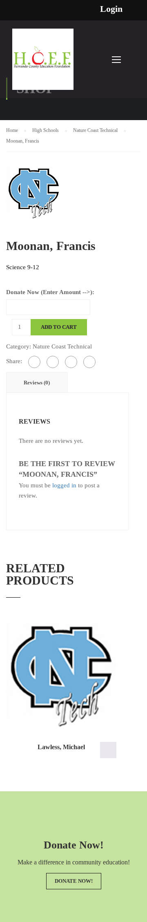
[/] (43, 63)
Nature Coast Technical (95, 130)
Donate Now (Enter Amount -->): (50, 292)
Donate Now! (74, 881)
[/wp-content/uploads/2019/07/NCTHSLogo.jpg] (33, 192)
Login (111, 9)
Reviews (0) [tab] (37, 383)
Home (12, 130)
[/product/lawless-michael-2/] (61, 675)
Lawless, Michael (61, 746)
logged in (64, 485)
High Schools (45, 130)
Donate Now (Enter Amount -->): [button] (108, 750)
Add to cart (59, 327)
